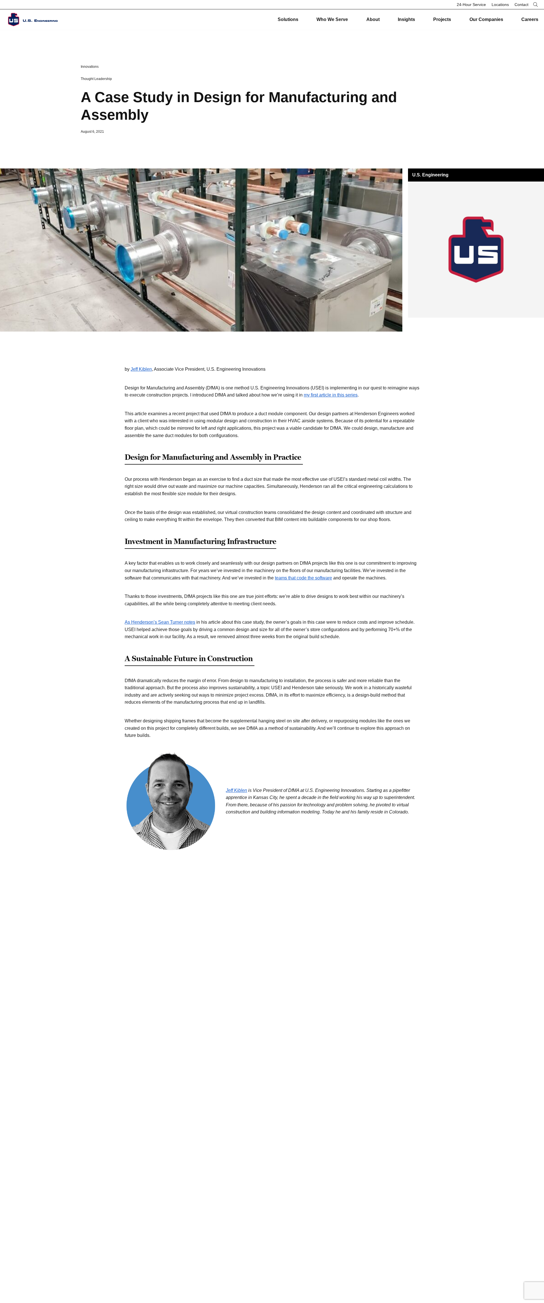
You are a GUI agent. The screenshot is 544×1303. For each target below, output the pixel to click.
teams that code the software (303, 577)
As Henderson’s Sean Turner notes (160, 622)
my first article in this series (331, 395)
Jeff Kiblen (141, 369)
